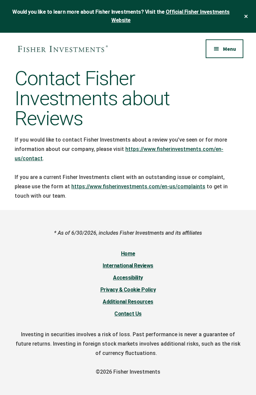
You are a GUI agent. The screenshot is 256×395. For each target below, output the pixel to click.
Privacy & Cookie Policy (128, 289)
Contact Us (127, 314)
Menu (229, 48)
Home (128, 253)
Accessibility (128, 277)
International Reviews (128, 265)
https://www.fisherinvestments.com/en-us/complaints (138, 186)
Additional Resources (128, 302)
